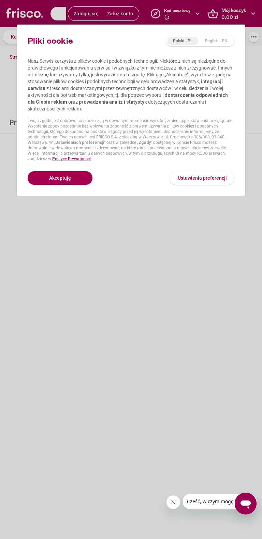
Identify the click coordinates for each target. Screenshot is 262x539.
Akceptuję (60, 178)
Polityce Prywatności (71, 158)
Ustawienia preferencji (202, 178)
